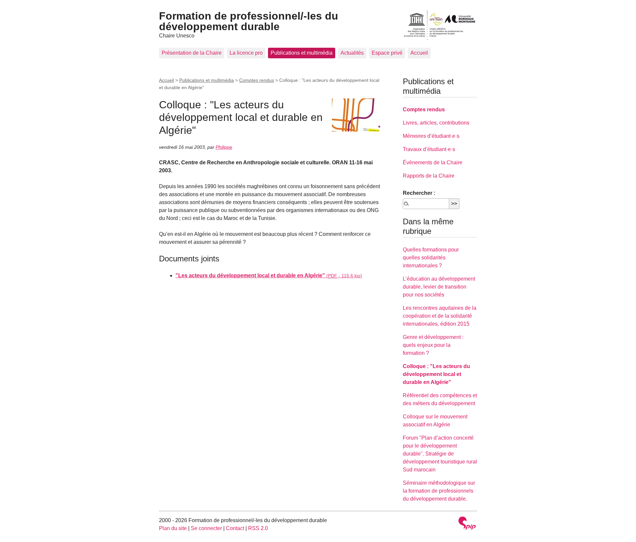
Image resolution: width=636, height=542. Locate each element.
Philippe (224, 147)
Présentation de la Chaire (192, 53)
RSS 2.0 (258, 528)
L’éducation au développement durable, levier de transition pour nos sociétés (439, 287)
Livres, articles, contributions (436, 123)
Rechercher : (419, 193)
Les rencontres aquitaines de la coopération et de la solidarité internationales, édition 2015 (439, 316)
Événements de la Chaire (432, 162)
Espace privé (387, 53)
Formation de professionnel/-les (248, 21)
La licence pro (246, 53)
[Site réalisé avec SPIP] (467, 523)
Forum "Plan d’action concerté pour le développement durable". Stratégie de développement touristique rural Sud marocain (440, 453)
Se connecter (206, 528)
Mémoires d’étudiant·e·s (431, 136)
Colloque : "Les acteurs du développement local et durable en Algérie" (436, 374)
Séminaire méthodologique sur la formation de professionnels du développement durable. (439, 491)
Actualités (352, 53)
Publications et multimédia (302, 53)
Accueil (419, 53)
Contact (235, 528)
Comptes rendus (256, 80)
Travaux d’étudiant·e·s (429, 149)
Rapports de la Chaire (428, 176)
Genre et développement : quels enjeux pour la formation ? (433, 345)
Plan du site (173, 528)
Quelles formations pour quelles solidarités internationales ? (431, 257)
